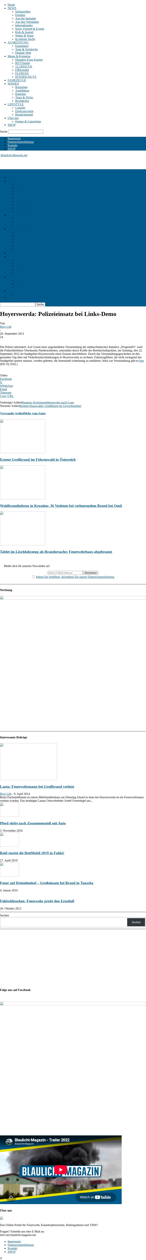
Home (11, 4)
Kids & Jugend (24, 32)
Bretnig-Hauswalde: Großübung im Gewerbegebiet (50, 406)
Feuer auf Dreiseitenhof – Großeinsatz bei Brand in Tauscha (46, 883)
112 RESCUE (23, 66)
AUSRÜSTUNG (18, 42)
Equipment (21, 46)
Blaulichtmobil (24, 114)
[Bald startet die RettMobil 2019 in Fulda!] (9, 845)
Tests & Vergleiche (26, 49)
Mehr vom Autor (35, 413)
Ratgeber (20, 94)
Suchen (4, 915)
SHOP (12, 124)
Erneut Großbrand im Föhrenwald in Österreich (38, 460)
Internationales (24, 25)
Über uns (13, 118)
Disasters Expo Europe (29, 59)
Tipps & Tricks (24, 97)
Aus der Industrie (25, 18)
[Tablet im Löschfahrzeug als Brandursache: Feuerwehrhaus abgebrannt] (22, 544)
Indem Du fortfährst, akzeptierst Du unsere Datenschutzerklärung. (75, 576)
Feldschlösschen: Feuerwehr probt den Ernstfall (37, 901)
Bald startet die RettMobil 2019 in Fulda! (32, 853)
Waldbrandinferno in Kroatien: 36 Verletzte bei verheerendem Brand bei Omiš (61, 506)
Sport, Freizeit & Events (29, 28)
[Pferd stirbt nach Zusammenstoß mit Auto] (9, 815)
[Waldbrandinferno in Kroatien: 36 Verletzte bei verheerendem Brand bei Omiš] (22, 498)
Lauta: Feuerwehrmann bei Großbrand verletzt (37, 787)
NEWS (12, 8)
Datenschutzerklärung (21, 141)
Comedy (20, 107)
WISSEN (13, 83)
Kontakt (12, 145)
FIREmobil (22, 70)
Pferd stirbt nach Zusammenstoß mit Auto (33, 823)
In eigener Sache (25, 39)
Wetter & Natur (24, 35)
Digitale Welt (23, 52)
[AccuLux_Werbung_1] (73, 598)
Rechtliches (22, 100)
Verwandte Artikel (12, 413)
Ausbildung (22, 90)
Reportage (21, 87)
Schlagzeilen (22, 11)
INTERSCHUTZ (25, 76)
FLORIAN (22, 73)
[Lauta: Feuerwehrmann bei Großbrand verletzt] (28, 779)
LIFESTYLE (16, 104)
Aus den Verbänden (27, 21)
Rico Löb (5, 326)
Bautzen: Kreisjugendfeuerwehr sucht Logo (48, 402)
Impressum (14, 138)
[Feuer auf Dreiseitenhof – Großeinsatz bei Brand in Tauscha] (9, 875)
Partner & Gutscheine (28, 121)
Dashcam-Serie (24, 111)
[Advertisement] (44, 162)
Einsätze (20, 15)
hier (141, 360)
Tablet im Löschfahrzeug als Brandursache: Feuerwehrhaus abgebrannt (56, 552)
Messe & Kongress (19, 56)
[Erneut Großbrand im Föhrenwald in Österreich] (22, 452)
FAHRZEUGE (17, 80)
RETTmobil (22, 63)
